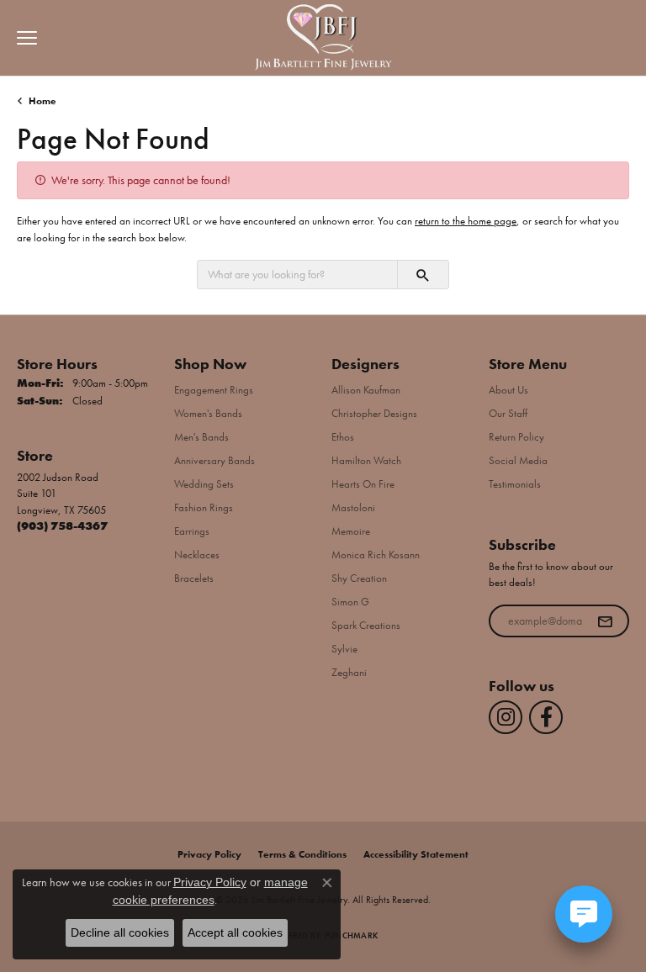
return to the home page (465, 221)
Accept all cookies (235, 932)
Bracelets (194, 578)
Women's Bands (208, 413)
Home (42, 101)
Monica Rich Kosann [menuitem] (375, 554)
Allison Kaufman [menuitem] (365, 390)
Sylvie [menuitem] (344, 649)
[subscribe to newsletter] (604, 621)
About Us (508, 390)
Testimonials (515, 484)
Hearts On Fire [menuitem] (362, 484)
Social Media (518, 460)
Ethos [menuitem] (342, 437)
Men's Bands (201, 437)
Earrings (191, 531)
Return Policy (516, 437)
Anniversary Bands (214, 460)
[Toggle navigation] (22, 38)
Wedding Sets (204, 484)
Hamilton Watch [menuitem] (366, 460)
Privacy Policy (209, 854)
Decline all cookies (120, 932)
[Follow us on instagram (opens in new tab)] (505, 717)
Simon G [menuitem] (350, 601)
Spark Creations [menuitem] (365, 625)
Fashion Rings (203, 507)
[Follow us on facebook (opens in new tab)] (546, 717)
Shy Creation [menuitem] (359, 578)
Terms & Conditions (302, 854)
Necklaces (197, 554)
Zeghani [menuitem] (349, 672)
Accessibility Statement (416, 854)
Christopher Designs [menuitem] (374, 413)
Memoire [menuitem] (350, 531)
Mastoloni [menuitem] (353, 507)
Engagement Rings (213, 390)
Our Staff (508, 413)
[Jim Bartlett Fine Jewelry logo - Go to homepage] (323, 38)
